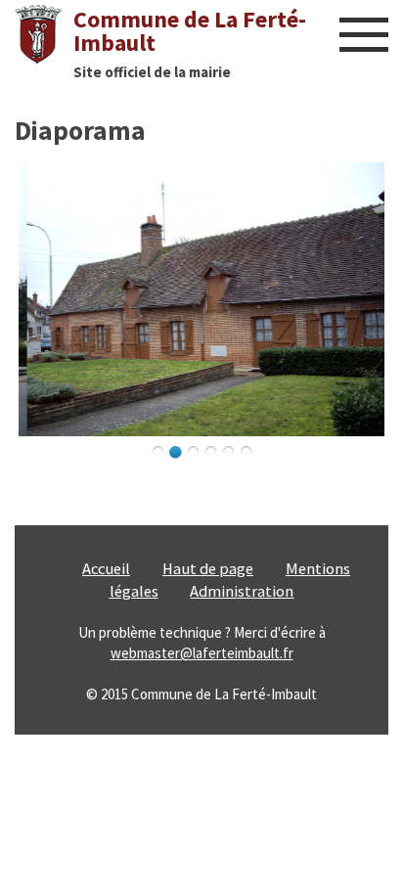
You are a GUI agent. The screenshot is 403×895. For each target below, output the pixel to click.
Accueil (106, 569)
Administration (241, 591)
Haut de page (207, 569)
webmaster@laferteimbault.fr (202, 653)
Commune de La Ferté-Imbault (189, 31)
